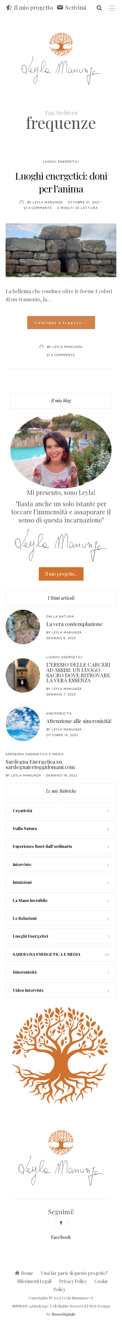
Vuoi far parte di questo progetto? (74, 1273)
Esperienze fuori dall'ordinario (42, 846)
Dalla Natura (60, 616)
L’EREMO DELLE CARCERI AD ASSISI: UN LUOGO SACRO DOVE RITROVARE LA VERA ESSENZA (78, 672)
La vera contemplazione (74, 623)
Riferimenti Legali (34, 1281)
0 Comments (40, 208)
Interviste (22, 864)
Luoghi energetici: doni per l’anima (61, 182)
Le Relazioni (25, 918)
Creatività (22, 810)
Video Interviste (28, 990)
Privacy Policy (73, 1281)
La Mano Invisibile (30, 900)
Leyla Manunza (48, 202)
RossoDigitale (64, 1313)
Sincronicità (59, 713)
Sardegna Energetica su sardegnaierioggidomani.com (40, 764)
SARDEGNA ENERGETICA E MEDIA (35, 754)
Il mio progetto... (61, 574)
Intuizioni (22, 882)
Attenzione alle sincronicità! (78, 720)
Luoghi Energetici (61, 162)
